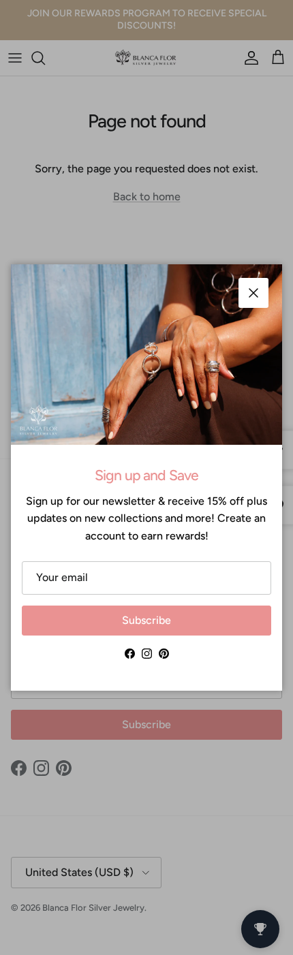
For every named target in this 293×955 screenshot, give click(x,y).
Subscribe (146, 620)
